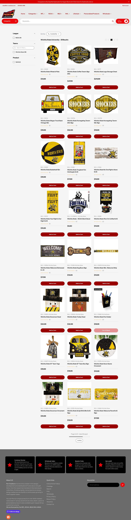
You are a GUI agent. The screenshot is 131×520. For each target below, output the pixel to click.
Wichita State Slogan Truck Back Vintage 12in (52, 122)
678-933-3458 (21, 5)
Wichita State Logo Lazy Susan (104, 509)
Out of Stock (106, 330)
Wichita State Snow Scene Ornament (103, 365)
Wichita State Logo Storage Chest (105, 71)
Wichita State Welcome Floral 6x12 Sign (105, 414)
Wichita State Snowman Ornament (52, 413)
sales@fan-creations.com (8, 5)
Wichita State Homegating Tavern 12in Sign (105, 122)
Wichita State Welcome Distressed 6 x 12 (52, 269)
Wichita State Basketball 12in (50, 170)
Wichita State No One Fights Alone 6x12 (105, 171)
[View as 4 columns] (114, 40)
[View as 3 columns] (111, 40)
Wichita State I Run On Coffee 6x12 (106, 219)
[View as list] (106, 40)
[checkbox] (14, 38)
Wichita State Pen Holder (102, 317)
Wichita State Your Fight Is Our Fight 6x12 (51, 220)
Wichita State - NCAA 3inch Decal (78, 219)
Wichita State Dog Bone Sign (77, 268)
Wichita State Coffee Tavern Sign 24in (78, 73)
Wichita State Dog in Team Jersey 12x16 (78, 510)
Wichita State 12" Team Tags (50, 364)
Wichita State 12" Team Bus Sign (78, 364)
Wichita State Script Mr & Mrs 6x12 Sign (78, 414)
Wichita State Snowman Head (51, 317)
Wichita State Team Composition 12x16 (78, 463)
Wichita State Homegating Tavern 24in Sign (78, 122)
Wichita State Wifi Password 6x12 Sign (52, 463)
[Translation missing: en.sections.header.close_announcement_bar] (129, 2)
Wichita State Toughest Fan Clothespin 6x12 (76, 171)
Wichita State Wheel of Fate (50, 71)
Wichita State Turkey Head (76, 317)
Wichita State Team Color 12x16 (51, 509)
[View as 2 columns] (109, 40)
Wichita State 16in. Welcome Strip (105, 268)
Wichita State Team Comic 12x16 (105, 462)
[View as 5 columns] (117, 40)
